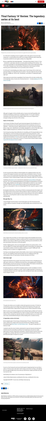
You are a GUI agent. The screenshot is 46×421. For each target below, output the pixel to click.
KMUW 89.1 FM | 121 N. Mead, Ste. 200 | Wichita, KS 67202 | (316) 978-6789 (21, 410)
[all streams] (44, 5)
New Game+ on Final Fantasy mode (20, 324)
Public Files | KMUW (20, 413)
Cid (16, 136)
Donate (41, 1)
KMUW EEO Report (29, 408)
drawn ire (13, 179)
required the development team (10, 139)
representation (32, 179)
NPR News (6, 383)
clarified (17, 184)
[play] (3, 5)
